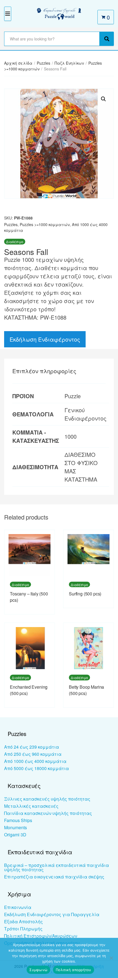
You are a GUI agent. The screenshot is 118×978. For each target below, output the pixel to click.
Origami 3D (15, 834)
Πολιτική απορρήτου (73, 970)
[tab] (59, 371)
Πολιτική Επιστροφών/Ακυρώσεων (40, 936)
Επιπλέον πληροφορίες (44, 371)
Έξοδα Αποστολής (23, 921)
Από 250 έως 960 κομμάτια (32, 754)
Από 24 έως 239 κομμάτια (31, 747)
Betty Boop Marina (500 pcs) (86, 690)
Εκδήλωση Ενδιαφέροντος (45, 339)
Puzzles (43, 63)
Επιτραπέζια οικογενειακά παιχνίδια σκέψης (54, 876)
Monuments (15, 827)
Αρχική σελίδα (18, 63)
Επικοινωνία (17, 907)
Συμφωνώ (38, 970)
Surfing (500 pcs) (85, 593)
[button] (103, 99)
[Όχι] (111, 958)
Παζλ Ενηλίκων (69, 63)
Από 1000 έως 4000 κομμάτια (35, 761)
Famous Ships (18, 820)
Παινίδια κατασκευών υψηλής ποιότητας (48, 813)
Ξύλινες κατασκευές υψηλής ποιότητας (47, 799)
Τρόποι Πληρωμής (23, 928)
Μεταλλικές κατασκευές (31, 806)
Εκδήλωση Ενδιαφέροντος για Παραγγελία (51, 914)
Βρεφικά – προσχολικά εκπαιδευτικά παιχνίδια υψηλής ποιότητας (56, 867)
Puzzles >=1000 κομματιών (45, 224)
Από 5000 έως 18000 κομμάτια (36, 768)
